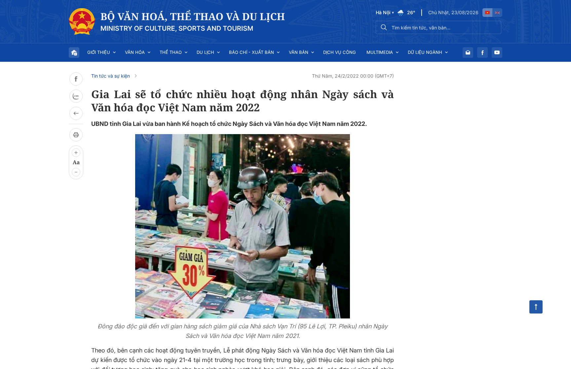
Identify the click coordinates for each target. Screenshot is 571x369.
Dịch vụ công (339, 52)
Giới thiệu (98, 52)
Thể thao (171, 52)
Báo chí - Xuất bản (251, 52)
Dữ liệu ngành (425, 52)
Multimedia (379, 52)
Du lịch (205, 52)
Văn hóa (135, 52)
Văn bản (298, 52)
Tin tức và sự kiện (110, 76)
